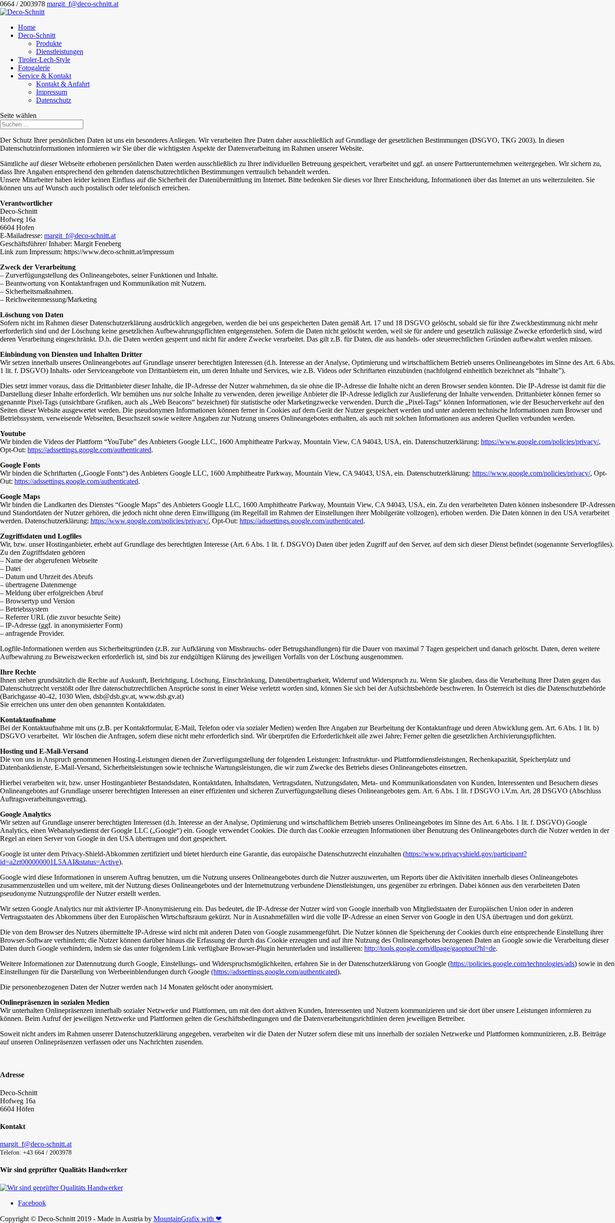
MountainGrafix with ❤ (188, 1219)
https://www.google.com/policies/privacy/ (540, 441)
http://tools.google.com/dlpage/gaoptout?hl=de (430, 948)
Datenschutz (53, 100)
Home (27, 27)
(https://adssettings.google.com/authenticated (274, 972)
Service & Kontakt (44, 76)
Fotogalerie (34, 68)
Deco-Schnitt (36, 35)
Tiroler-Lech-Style (44, 59)
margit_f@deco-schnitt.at (80, 235)
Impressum (51, 92)
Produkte (49, 43)
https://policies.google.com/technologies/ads (512, 963)
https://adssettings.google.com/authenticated (89, 450)
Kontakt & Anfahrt (63, 84)
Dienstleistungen (59, 51)
